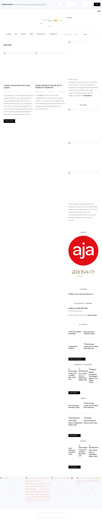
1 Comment (28, 91)
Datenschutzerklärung (44, 518)
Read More (9, 121)
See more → (74, 435)
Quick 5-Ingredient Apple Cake (83, 378)
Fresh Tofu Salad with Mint (74, 333)
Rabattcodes (92, 315)
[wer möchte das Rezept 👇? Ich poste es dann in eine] (89, 489)
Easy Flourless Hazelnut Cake (89, 333)
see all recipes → (77, 359)
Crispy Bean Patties (72, 347)
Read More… (88, 95)
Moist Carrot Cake (90, 423)
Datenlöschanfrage (59, 518)
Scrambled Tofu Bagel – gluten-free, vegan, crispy (93, 378)
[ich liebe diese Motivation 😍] (63, 489)
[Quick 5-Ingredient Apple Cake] (83, 374)
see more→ (74, 392)
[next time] (13, 489)
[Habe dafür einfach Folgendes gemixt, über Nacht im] (38, 489)
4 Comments (62, 91)
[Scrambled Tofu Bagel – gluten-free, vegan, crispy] (93, 372)
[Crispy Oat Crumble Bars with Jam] (89, 344)
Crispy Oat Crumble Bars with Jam (91, 347)
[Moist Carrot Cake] (91, 420)
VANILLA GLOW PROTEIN (77, 308)
